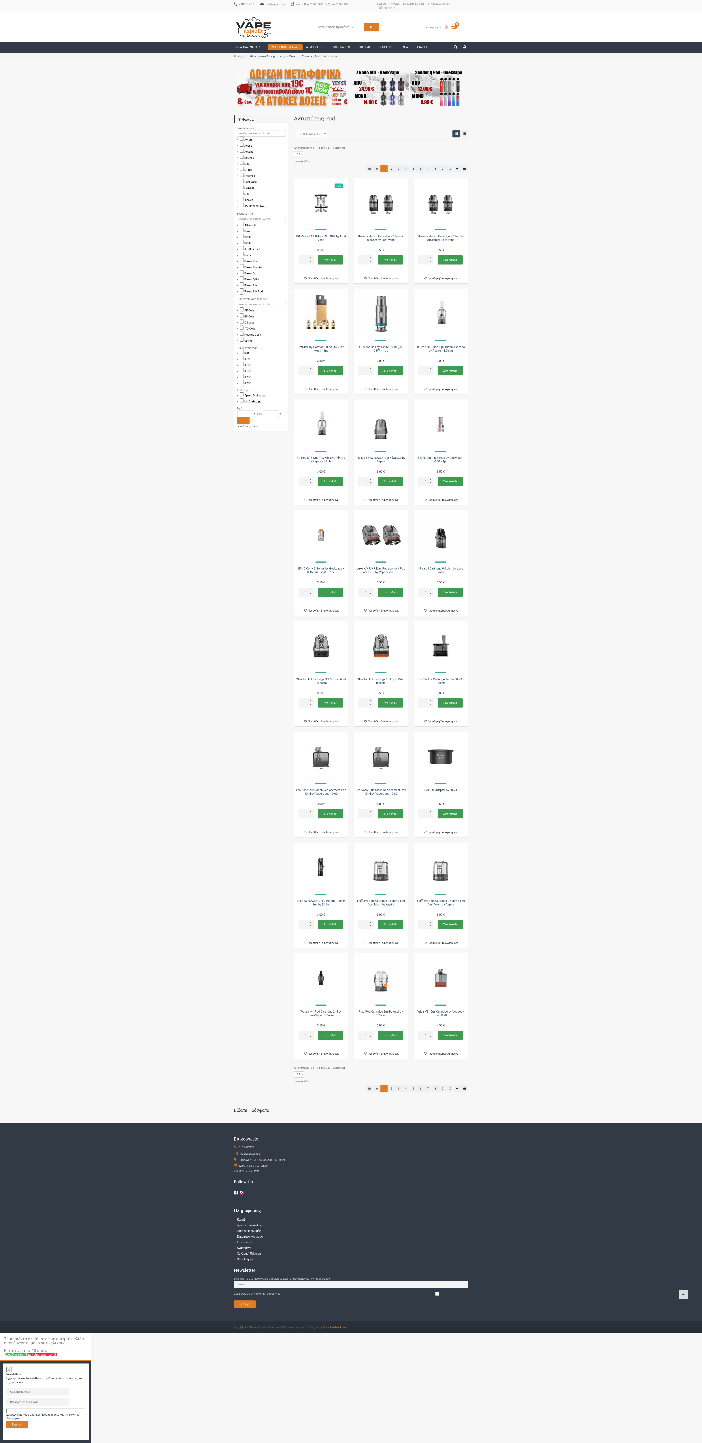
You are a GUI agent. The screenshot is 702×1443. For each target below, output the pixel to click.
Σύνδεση (381, 4)
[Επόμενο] (457, 168)
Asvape (248, 151)
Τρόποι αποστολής (249, 1225)
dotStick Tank (252, 249)
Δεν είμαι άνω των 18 (42, 1354)
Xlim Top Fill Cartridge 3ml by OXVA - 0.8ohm (381, 681)
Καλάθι (241, 1219)
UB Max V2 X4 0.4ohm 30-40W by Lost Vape (321, 238)
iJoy (246, 194)
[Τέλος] (464, 168)
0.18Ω (247, 371)
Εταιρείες (423, 47)
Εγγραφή (395, 4)
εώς (259, 413)
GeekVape (250, 182)
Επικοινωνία (245, 1242)
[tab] (261, 128)
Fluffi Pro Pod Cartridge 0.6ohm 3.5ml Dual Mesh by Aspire (381, 902)
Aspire (248, 145)
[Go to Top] (683, 1294)
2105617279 (247, 4)
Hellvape (249, 188)
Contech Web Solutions (335, 1327)
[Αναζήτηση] (243, 420)
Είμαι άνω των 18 (16, 1354)
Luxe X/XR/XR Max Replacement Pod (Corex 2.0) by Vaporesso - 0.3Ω (381, 570)
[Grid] (456, 133)
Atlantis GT (251, 225)
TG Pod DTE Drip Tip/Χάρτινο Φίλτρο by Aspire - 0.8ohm (321, 459)
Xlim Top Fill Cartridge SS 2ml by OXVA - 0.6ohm (321, 681)
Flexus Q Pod (252, 279)
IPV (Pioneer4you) (255, 206)
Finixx (247, 255)
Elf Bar (248, 169)
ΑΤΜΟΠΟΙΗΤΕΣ (315, 47)
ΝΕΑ (405, 47)
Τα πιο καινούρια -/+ (310, 133)
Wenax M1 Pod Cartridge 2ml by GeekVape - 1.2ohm (321, 1013)
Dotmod (249, 157)
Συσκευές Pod (311, 56)
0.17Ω (247, 365)
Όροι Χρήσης (245, 1259)
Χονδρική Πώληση (249, 1253)
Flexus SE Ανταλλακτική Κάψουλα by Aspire (380, 459)
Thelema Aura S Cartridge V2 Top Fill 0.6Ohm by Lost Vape (381, 238)
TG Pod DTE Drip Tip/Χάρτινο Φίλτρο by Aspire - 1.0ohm (441, 348)
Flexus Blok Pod (253, 267)
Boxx (247, 231)
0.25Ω (247, 383)
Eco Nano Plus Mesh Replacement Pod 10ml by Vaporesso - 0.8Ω (381, 791)
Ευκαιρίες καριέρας (250, 1236)
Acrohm (249, 139)
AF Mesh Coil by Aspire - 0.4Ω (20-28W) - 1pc (381, 348)
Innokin (248, 200)
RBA (247, 353)
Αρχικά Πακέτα (289, 56)
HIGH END (364, 47)
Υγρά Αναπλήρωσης (248, 47)
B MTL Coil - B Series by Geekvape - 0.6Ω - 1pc (440, 459)
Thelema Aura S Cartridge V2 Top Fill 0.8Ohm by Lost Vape (441, 238)
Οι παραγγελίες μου (439, 4)
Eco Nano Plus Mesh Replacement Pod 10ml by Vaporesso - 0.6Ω (321, 791)
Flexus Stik (250, 285)
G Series (249, 322)
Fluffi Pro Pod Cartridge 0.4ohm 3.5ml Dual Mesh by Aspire (441, 902)
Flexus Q (249, 273)
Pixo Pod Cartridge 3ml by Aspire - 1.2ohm (381, 1013)
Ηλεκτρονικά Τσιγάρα (283, 47)
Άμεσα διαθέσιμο (255, 395)
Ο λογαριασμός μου (413, 4)
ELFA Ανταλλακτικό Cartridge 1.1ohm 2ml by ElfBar (321, 902)
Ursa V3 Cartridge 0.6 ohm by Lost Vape (441, 570)
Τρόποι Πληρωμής (249, 1231)
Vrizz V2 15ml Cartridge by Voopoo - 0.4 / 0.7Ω (440, 1013)
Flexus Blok (251, 261)
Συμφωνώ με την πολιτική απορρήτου (257, 1293)
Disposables (341, 47)
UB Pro (248, 340)
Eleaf (247, 163)
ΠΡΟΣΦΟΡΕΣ (386, 47)
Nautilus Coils (252, 334)
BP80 (247, 243)
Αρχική (242, 56)
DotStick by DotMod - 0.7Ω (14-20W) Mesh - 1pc (321, 348)
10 (449, 168)
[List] (464, 133)
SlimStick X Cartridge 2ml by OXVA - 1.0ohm (441, 681)
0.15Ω (247, 359)
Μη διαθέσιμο (252, 401)
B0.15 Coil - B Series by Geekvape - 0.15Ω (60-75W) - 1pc (321, 570)
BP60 (247, 237)
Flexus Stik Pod (253, 291)
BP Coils (249, 316)
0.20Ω (247, 377)
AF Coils (249, 310)
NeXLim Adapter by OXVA (440, 790)
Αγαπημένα (244, 1248)
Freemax (249, 175)
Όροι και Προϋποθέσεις (44, 1414)
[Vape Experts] (253, 27)
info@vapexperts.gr (275, 4)
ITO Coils (249, 328)
